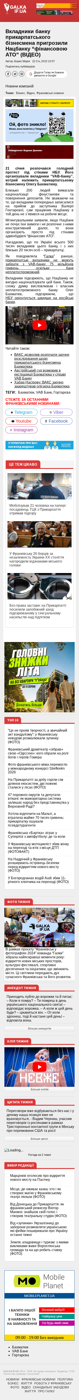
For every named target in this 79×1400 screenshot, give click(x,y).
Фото (14, 1387)
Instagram (22, 429)
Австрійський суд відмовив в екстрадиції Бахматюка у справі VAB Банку (40, 374)
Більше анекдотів (39, 1028)
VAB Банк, (45, 392)
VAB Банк (20, 1351)
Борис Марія (22, 61)
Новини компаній (19, 86)
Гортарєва (62, 392)
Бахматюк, (27, 392)
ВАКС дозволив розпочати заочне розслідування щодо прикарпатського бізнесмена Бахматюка (41, 360)
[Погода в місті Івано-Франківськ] (39, 1150)
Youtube (22, 421)
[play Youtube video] (39, 325)
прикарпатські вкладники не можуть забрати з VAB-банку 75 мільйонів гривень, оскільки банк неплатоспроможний (39, 266)
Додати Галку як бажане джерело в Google (49, 74)
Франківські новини (50, 93)
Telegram (22, 412)
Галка (49, 256)
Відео (31, 93)
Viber (57, 412)
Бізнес (20, 93)
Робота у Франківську (53, 1383)
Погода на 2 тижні (39, 1154)
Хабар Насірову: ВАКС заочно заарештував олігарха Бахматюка (42, 384)
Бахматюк (20, 1347)
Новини (12, 1379)
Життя (26, 1383)
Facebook (57, 421)
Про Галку (46, 1391)
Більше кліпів (39, 1089)
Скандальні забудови (51, 1387)
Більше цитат (39, 1138)
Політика (65, 1379)
